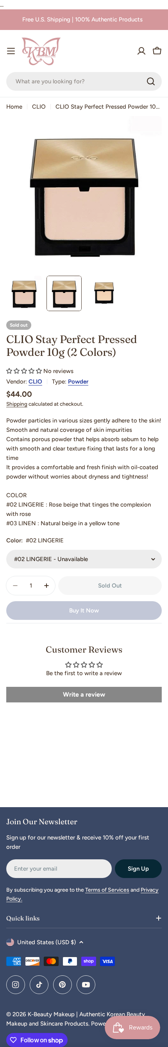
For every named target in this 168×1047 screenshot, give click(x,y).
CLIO (39, 106)
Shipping (16, 404)
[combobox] (84, 81)
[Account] (141, 51)
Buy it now (84, 610)
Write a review (84, 694)
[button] (24, 371)
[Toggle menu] (11, 51)
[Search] (150, 81)
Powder (78, 381)
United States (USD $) (46, 942)
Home (14, 106)
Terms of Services (107, 890)
